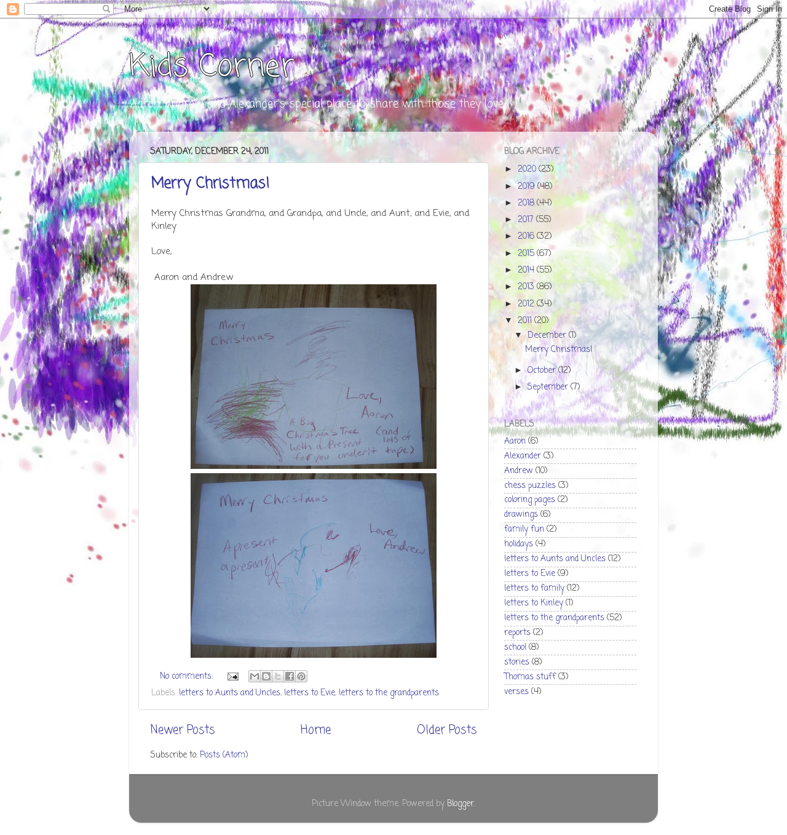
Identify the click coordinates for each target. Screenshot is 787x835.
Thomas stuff (530, 677)
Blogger (460, 803)
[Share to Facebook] (289, 676)
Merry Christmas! (210, 183)
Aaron (515, 441)
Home (316, 730)
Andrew (518, 471)
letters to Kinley (533, 603)
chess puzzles (530, 485)
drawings (521, 514)
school (515, 647)
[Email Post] (232, 676)
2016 (527, 236)
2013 (527, 287)
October (543, 370)
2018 (527, 203)
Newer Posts (183, 730)
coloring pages (529, 499)
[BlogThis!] (266, 676)
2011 (526, 320)
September (549, 387)
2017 (527, 220)
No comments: (187, 676)
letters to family (534, 588)
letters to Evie (309, 693)
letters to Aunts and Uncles (229, 693)
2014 (527, 270)
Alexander (522, 456)
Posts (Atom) (224, 755)
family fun (524, 529)
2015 (527, 253)
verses (516, 691)
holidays (518, 544)
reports (517, 632)
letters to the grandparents (389, 693)
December (548, 335)
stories (516, 662)
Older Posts (447, 730)
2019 (527, 186)
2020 (528, 169)
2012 (527, 304)
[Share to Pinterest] (301, 676)
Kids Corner (212, 67)
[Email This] (254, 676)
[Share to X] (278, 676)
